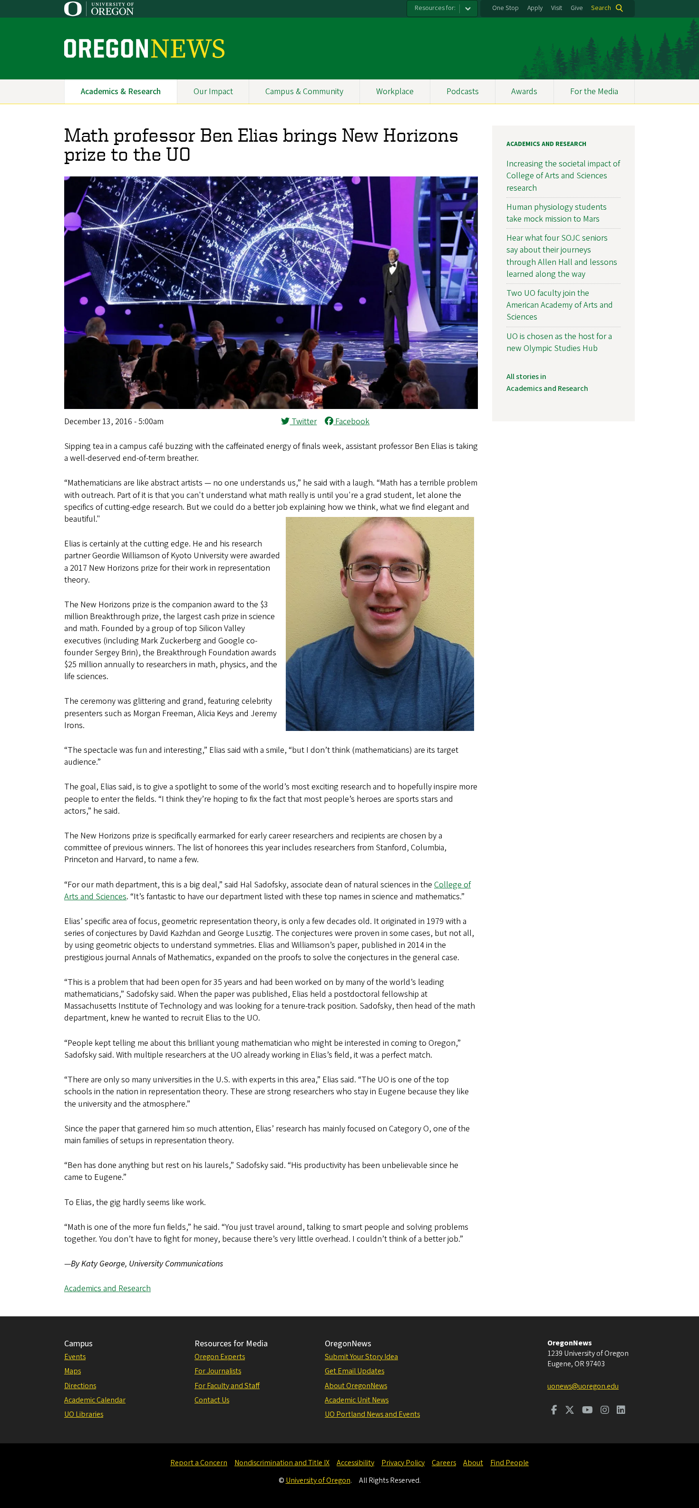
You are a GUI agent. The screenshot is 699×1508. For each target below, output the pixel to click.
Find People (509, 1463)
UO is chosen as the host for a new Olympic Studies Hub (559, 342)
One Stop (505, 8)
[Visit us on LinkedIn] (621, 1411)
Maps (72, 1371)
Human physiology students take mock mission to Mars (556, 213)
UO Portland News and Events (372, 1414)
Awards (524, 91)
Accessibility (355, 1463)
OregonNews (348, 1344)
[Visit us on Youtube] (587, 1411)
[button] (271, 406)
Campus (78, 1344)
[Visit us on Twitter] (569, 1411)
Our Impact (213, 91)
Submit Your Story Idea (361, 1357)
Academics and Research (107, 1288)
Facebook (351, 422)
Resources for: (435, 8)
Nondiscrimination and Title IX (282, 1463)
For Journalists (217, 1371)
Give (577, 8)
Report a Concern (198, 1463)
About (473, 1463)
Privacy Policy (403, 1463)
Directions (80, 1386)
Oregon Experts (219, 1357)
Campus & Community (304, 91)
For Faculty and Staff (227, 1386)
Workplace (395, 91)
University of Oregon (318, 1480)
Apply (535, 8)
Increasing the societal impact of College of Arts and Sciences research (563, 176)
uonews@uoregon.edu (583, 1386)
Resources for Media (231, 1344)
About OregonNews (356, 1386)
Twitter (303, 422)
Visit (556, 8)
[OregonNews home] (144, 48)
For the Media (594, 91)
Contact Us (211, 1400)
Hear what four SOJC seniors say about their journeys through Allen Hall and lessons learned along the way (561, 256)
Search (601, 8)
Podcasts (463, 91)
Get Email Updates (354, 1371)
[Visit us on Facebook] (554, 1411)
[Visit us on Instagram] (605, 1411)
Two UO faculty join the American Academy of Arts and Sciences (559, 305)
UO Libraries (83, 1414)
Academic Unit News (356, 1400)
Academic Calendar (95, 1400)
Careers (444, 1463)
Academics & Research (121, 91)
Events (75, 1357)
